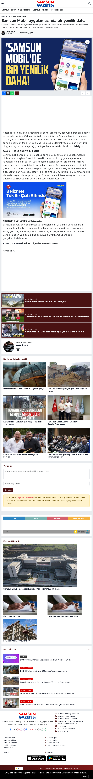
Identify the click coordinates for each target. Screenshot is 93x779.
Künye (6, 752)
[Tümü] (88, 649)
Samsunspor (24, 10)
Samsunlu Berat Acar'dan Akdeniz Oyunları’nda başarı (47, 705)
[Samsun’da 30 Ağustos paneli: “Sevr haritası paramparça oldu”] (69, 440)
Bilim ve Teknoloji (10, 743)
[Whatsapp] (44, 729)
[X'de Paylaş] (8, 93)
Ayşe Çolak (22, 345)
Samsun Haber (9, 10)
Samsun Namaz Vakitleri (67, 719)
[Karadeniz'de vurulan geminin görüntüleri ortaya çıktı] (24, 408)
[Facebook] (10, 729)
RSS (20, 769)
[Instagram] (23, 729)
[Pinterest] (19, 729)
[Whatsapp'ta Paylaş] (12, 93)
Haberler (5, 16)
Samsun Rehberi (40, 10)
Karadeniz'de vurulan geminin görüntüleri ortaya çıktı (47, 693)
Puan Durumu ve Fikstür (67, 724)
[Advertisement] (46, 113)
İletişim (50, 752)
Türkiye (23, 656)
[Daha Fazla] (17, 93)
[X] (15, 729)
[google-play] (57, 758)
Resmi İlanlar (57, 10)
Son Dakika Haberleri (66, 729)
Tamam (85, 776)
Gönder (8, 490)
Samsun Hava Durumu (66, 716)
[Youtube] (31, 729)
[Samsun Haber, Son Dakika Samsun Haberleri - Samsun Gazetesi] (45, 3)
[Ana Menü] (2, 4)
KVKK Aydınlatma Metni (57, 745)
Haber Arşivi (63, 731)
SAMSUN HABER (12, 244)
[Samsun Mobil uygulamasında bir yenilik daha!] (46, 64)
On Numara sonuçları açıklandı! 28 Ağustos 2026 (45, 660)
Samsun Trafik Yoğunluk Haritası (70, 721)
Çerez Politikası (53, 743)
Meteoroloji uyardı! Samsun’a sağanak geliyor (24, 389)
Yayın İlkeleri (8, 748)
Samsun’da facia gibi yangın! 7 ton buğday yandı (45, 682)
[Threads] (40, 729)
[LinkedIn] (27, 729)
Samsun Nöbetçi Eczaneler (68, 714)
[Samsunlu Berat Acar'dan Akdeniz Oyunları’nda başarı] (69, 408)
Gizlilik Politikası (10, 745)
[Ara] (89, 3)
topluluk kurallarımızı (25, 498)
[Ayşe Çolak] (8, 347)
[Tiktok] (36, 729)
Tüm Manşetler (64, 726)
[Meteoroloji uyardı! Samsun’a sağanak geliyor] (24, 375)
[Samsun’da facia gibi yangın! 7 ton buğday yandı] (69, 375)
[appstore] (36, 758)
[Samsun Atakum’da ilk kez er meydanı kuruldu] (24, 440)
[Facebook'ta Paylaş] (4, 93)
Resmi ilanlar (52, 740)
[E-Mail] (18, 350)
